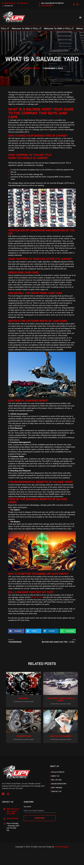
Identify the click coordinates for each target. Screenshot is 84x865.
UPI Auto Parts (57, 772)
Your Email (27, 807)
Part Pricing (56, 788)
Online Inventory (58, 784)
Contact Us (56, 791)
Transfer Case (23, 736)
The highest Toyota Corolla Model (61, 699)
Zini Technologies (62, 847)
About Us (55, 776)
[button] (80, 17)
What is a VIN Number (60, 736)
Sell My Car (56, 780)
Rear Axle (23, 698)
